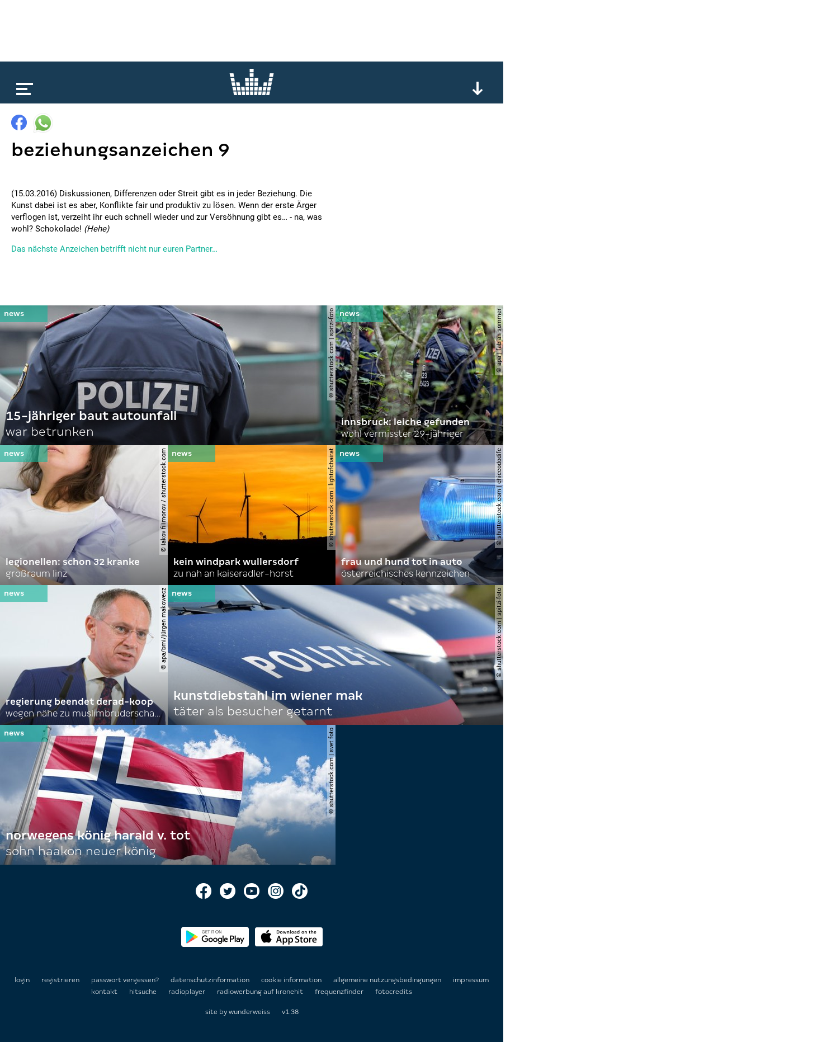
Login (22, 980)
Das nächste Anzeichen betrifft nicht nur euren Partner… (114, 249)
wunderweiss (249, 1012)
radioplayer (187, 992)
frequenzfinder (340, 992)
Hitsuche (143, 992)
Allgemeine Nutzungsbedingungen (388, 980)
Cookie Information (292, 980)
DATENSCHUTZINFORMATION (211, 980)
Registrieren (60, 980)
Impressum (471, 980)
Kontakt (105, 992)
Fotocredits (393, 992)
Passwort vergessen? (125, 980)
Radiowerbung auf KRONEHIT (261, 992)
